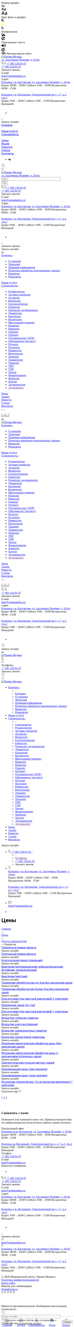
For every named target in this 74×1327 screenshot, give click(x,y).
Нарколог (13, 325)
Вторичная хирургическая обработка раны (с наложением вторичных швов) (29, 1054)
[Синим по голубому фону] (2, 28)
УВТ (11, 366)
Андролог (14, 297)
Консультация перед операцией (22, 960)
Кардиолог (14, 316)
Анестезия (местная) (14, 976)
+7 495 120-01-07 (16, 63)
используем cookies (30, 1323)
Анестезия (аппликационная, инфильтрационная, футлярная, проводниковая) (32, 968)
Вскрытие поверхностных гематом (24, 1030)
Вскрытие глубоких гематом (19, 1018)
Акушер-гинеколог (19, 294)
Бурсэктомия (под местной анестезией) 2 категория (34, 998)
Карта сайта (8, 1282)
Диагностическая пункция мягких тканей (27, 1062)
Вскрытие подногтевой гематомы (23, 1037)
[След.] (1, 1094)
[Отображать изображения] (3, 35)
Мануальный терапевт (21, 322)
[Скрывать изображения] (3, 39)
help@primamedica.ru (13, 75)
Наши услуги (9, 131)
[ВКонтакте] (9, 159)
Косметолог (15, 319)
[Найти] (4, 183)
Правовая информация (21, 267)
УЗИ (11, 369)
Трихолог (13, 362)
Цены (5, 140)
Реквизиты (14, 276)
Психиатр (14, 347)
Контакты (7, 153)
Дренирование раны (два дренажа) (24, 1069)
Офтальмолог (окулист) (22, 341)
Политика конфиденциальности (20, 1279)
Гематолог (14, 307)
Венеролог (14, 300)
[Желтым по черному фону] (2, 24)
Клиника (6, 125)
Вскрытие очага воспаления (19, 1024)
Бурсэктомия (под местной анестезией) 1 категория (34, 1011)
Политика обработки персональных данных (34, 270)
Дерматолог (15, 313)
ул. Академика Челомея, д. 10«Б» (20, 59)
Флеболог (14, 378)
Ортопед (13, 334)
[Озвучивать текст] (3, 46)
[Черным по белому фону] (2, 20)
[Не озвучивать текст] (3, 50)
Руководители (16, 291)
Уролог (12, 372)
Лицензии (14, 264)
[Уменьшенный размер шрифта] (3, 5)
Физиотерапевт (17, 375)
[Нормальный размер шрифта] (3, 9)
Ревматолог (15, 350)
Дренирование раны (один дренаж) (24, 1075)
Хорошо (67, 1322)
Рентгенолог (15, 353)
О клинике (14, 261)
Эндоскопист (16, 387)
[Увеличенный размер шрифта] (4, 14)
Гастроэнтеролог (18, 303)
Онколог (13, 331)
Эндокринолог (17, 384)
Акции (5, 143)
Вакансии (14, 273)
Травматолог (15, 359)
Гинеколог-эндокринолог (23, 310)
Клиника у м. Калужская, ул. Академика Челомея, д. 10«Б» (36, 82)
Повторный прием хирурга (18, 954)
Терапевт (13, 356)
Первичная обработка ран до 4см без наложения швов (36, 982)
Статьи (5, 150)
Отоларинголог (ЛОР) (21, 338)
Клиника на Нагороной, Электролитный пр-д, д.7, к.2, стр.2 (36, 1144)
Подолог (13, 344)
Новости (6, 147)
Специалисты (10, 134)
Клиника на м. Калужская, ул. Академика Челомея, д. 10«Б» (36, 1131)
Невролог (14, 328)
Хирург (12, 381)
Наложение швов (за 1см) (18, 1005)
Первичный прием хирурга (18, 947)
